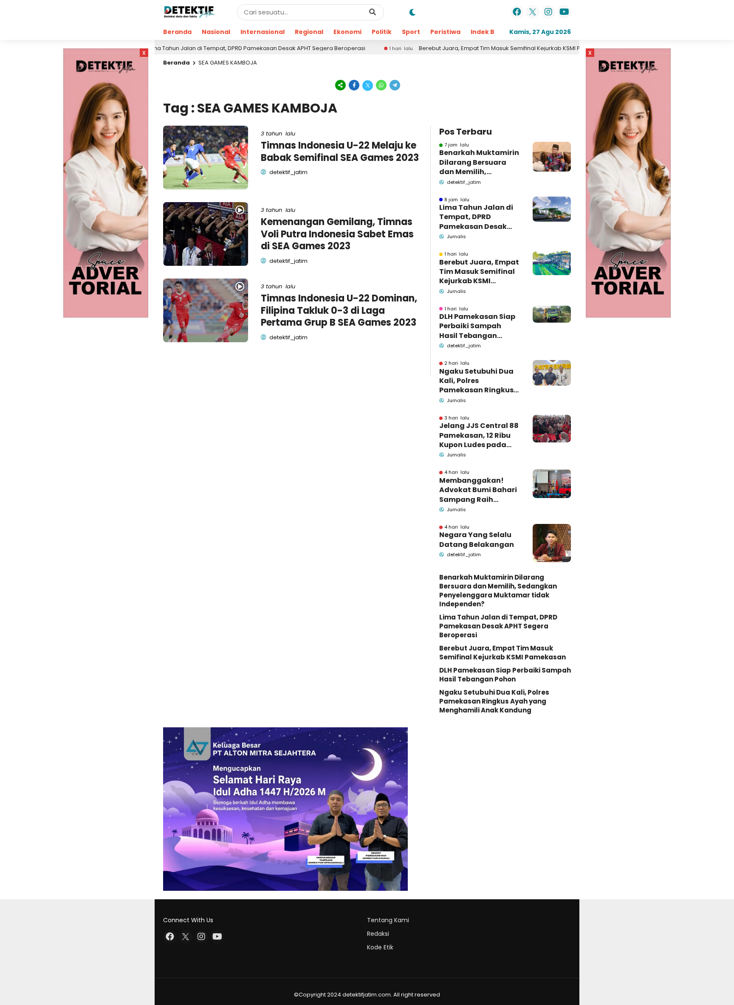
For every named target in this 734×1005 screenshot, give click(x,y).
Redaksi (378, 933)
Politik (382, 32)
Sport (411, 32)
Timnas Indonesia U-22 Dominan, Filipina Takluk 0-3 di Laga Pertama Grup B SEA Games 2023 (339, 310)
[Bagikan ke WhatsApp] (381, 85)
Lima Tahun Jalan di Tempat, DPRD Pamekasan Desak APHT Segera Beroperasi (219, 48)
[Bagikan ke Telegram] (394, 85)
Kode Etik (380, 947)
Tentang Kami (388, 920)
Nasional (216, 32)
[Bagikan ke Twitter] (368, 85)
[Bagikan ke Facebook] (354, 85)
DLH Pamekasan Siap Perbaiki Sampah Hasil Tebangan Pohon (477, 326)
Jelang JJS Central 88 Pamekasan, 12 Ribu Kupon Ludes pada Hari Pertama (479, 435)
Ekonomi (347, 32)
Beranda (177, 32)
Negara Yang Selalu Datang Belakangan (476, 539)
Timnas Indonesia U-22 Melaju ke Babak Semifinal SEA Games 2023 (340, 151)
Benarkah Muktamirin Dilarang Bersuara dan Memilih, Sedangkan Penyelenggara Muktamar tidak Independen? (479, 162)
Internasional (262, 32)
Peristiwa (445, 32)
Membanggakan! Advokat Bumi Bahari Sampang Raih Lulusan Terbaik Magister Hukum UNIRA (478, 490)
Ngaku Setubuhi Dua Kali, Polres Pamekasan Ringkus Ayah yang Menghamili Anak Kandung (476, 381)
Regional (309, 32)
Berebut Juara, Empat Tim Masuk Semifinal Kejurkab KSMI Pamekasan (477, 48)
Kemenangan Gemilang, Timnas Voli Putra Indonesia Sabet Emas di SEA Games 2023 (337, 234)
